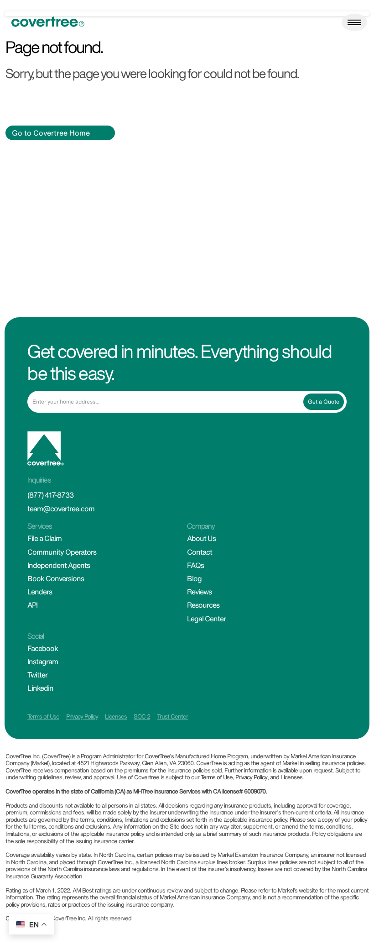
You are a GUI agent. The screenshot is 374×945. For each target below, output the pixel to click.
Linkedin (40, 687)
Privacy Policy (82, 716)
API (32, 604)
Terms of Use (43, 716)
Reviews (199, 591)
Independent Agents (58, 565)
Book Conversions (55, 578)
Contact (199, 551)
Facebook (42, 648)
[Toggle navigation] (354, 22)
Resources (203, 604)
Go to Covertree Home (51, 132)
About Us (201, 538)
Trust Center (172, 716)
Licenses (116, 716)
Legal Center (206, 618)
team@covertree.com (60, 508)
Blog (194, 578)
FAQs (195, 565)
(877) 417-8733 (50, 494)
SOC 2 (142, 716)
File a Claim (44, 538)
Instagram (42, 661)
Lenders (39, 591)
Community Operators (61, 551)
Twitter (37, 674)
